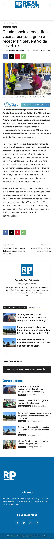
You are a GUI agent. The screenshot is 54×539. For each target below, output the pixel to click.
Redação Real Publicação (15, 50)
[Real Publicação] (27, 475)
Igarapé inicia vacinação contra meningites (41, 249)
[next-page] (8, 352)
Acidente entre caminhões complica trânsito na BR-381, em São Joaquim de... (33, 429)
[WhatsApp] (23, 56)
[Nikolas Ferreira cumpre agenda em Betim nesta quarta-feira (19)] (9, 444)
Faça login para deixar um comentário (27, 369)
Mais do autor (34, 308)
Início (4, 23)
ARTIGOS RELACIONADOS (14, 308)
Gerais (14, 27)
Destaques (13, 23)
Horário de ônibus (24, 406)
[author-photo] (27, 276)
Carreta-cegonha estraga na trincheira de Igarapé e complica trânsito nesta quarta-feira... (34, 415)
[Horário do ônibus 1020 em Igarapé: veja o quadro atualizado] (9, 403)
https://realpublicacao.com (27, 284)
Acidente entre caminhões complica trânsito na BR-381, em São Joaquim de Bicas (33, 342)
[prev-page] (4, 352)
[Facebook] (5, 56)
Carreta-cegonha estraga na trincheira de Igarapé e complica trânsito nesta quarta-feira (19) (33, 330)
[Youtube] (36, 522)
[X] (11, 56)
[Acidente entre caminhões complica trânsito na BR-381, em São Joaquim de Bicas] (9, 342)
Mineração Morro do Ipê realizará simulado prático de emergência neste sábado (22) (32, 317)
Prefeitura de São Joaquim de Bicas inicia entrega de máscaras (14, 251)
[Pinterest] (17, 56)
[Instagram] (23, 522)
